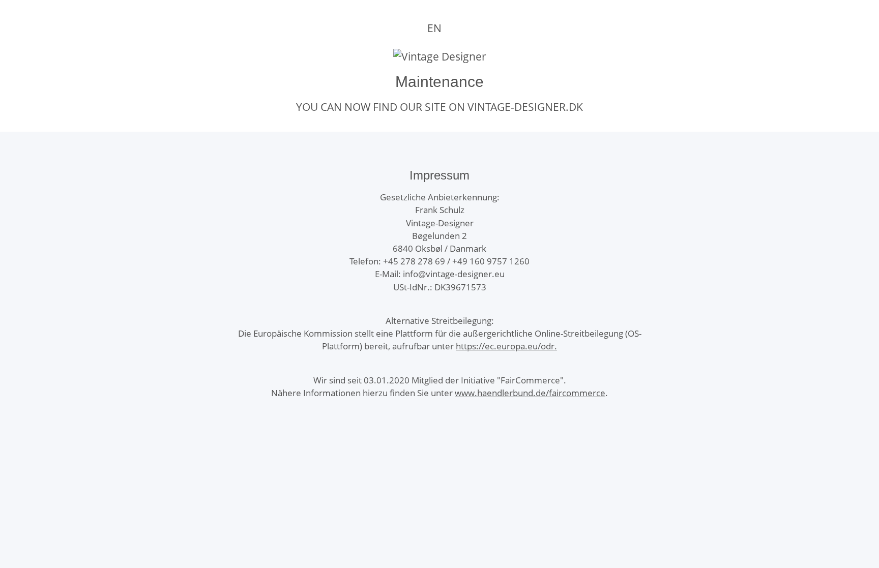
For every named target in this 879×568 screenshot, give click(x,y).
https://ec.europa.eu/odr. (506, 346)
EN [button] (434, 28)
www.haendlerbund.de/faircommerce (530, 393)
